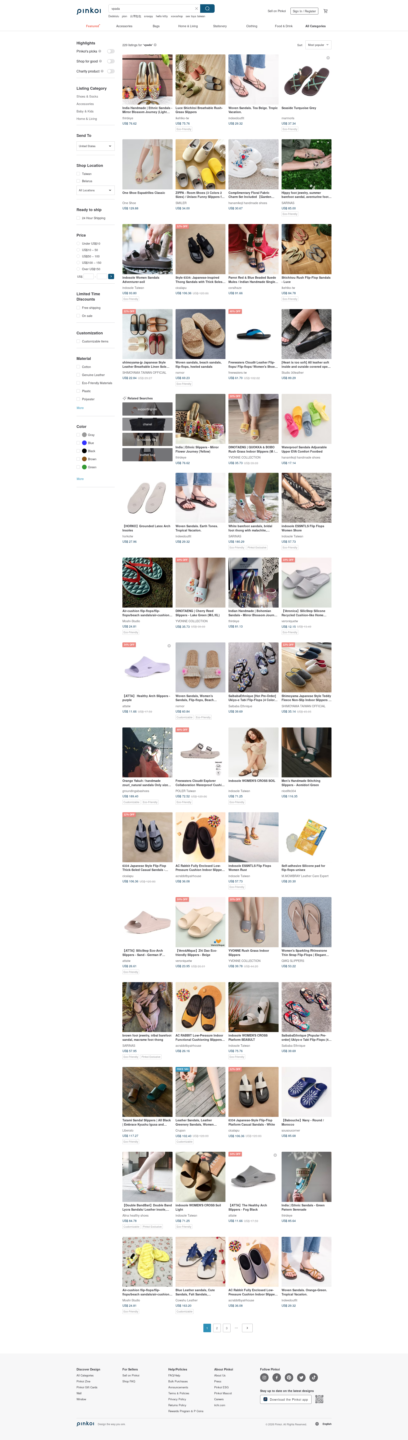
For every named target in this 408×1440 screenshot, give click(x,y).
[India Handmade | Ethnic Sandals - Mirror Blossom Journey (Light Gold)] (147, 79)
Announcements (178, 1387)
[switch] (95, 51)
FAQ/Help (174, 1375)
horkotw (127, 536)
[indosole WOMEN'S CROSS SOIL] (253, 752)
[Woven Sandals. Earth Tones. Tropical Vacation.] (201, 498)
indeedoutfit (236, 118)
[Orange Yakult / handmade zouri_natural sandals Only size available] (147, 752)
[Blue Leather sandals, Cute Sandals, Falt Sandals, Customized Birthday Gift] (201, 1262)
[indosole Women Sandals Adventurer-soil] (147, 249)
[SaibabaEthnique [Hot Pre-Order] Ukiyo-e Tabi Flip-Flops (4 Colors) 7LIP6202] (253, 667)
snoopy (148, 16)
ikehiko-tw (182, 118)
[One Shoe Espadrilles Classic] (147, 164)
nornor (180, 372)
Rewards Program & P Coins (186, 1411)
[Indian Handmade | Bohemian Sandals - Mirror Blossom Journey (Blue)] (253, 583)
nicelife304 (289, 791)
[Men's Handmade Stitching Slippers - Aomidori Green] (307, 752)
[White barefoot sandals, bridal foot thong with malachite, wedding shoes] (253, 498)
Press (217, 1381)
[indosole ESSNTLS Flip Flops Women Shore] (307, 498)
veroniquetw (290, 621)
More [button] (80, 408)
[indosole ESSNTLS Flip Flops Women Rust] (253, 837)
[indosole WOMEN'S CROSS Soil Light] (201, 1177)
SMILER (181, 202)
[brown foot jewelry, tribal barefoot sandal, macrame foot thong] (147, 1007)
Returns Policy (177, 1405)
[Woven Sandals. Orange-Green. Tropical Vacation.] (307, 1262)
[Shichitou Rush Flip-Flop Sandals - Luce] (307, 249)
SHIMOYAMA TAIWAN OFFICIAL (144, 372)
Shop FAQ (128, 1381)
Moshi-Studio (131, 621)
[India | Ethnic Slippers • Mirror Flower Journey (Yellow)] (201, 419)
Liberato (127, 1130)
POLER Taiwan (186, 791)
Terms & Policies (178, 1393)
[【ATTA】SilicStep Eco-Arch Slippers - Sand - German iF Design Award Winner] (147, 922)
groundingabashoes (135, 791)
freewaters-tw (237, 372)
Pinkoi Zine (83, 1381)
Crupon (181, 1130)
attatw (126, 706)
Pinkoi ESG (221, 1387)
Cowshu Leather (187, 1300)
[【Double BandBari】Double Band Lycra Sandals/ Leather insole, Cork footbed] (147, 1177)
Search (207, 8)
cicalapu (181, 287)
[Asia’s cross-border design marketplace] (88, 11)
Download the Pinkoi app (288, 1399)
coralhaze (235, 287)
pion (124, 16)
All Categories (85, 1375)
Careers (219, 1399)
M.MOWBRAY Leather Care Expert (305, 875)
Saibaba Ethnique (240, 706)
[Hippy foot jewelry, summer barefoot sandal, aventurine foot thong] (307, 164)
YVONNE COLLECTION (244, 457)
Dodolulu (113, 16)
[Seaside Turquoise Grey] (307, 79)
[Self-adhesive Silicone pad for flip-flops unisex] (307, 837)
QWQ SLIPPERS (293, 960)
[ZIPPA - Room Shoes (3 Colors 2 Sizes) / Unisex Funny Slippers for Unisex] (201, 164)
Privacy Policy (177, 1399)
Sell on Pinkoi (277, 11)
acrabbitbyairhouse (188, 875)
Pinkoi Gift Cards (87, 1387)
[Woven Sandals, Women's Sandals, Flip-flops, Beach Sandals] (201, 667)
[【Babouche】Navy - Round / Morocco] (307, 1092)
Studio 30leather (293, 372)
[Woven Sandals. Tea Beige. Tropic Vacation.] (253, 79)
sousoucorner (291, 1130)
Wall (79, 1393)
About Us (220, 1375)
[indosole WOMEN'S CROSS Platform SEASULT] (253, 1007)
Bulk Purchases (178, 1381)
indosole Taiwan (133, 287)
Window (81, 1399)
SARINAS (288, 202)
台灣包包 (135, 16)
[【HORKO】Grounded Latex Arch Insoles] (147, 498)
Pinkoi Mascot (223, 1393)
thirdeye (127, 118)
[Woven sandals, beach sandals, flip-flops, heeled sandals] (201, 334)
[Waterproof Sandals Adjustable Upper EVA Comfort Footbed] (307, 419)
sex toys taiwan (195, 16)
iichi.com (219, 1405)
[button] (111, 276)
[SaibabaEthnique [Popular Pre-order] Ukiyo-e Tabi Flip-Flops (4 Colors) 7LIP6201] (307, 1007)
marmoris (288, 118)
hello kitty (162, 16)
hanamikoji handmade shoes (247, 202)
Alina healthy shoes (135, 1215)
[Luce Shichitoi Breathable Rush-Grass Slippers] (201, 79)
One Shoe (129, 202)
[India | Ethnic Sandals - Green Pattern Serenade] (307, 1177)
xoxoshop (177, 16)
